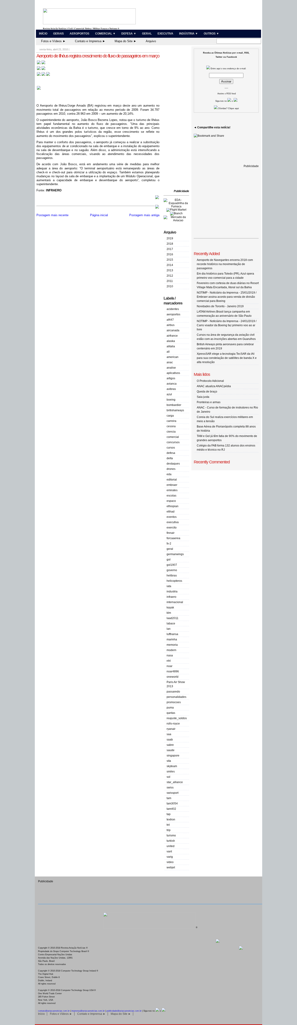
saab (170, 739)
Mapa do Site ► (125, 41)
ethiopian (172, 506)
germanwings (175, 554)
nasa (170, 655)
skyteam (172, 766)
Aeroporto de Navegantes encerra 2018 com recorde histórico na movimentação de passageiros (225, 264)
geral (170, 548)
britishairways (175, 410)
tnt (168, 824)
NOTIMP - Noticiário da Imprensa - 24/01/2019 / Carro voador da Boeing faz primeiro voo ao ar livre (226, 325)
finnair (170, 533)
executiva (173, 522)
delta (170, 458)
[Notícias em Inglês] (43, 75)
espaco (171, 501)
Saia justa (203, 397)
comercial (173, 437)
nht (169, 660)
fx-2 (169, 543)
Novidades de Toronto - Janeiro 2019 (220, 306)
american (172, 357)
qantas (171, 713)
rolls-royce (173, 723)
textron (171, 819)
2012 (170, 275)
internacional (175, 602)
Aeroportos (79, 33)
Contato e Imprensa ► (90, 41)
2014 (170, 265)
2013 (170, 270)
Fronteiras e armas (208, 402)
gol (169, 559)
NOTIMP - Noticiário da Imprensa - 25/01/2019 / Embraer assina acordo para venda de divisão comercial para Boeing (226, 297)
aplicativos (173, 373)
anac (170, 362)
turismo (171, 835)
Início (43, 33)
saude (170, 750)
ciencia (171, 431)
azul (169, 394)
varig (170, 856)
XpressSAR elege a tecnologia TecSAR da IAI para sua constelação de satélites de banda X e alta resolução (227, 358)
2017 (170, 249)
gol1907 (172, 564)
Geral (147, 33)
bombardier (174, 405)
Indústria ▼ (188, 33)
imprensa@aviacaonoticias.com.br (88, 1011)
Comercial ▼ (105, 33)
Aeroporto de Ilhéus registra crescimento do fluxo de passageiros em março (97, 55)
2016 (170, 254)
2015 (170, 259)
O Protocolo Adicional (210, 381)
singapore (173, 755)
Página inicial (99, 215)
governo (172, 570)
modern (171, 650)
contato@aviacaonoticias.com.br (54, 1011)
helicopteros (174, 580)
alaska (171, 341)
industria (172, 591)
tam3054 (172, 803)
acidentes (173, 309)
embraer (172, 485)
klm (169, 612)
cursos (171, 447)
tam (169, 798)
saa (169, 734)
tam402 (171, 808)
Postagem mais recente (52, 215)
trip (169, 830)
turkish (171, 840)
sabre (170, 745)
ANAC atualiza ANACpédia (214, 386)
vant (169, 851)
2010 (170, 286)
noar (169, 666)
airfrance (172, 335)
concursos (173, 442)
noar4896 (173, 671)
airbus (170, 325)
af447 (170, 319)
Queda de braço (207, 391)
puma (170, 707)
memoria (172, 644)
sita (169, 760)
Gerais (58, 33)
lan (169, 628)
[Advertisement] (177, 118)
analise (171, 367)
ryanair (171, 729)
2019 (170, 238)
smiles (171, 771)
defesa (171, 453)
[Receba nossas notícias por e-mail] (41, 69)
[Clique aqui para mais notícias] (41, 64)
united (170, 846)
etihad (170, 511)
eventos (172, 517)
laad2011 (172, 618)
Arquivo (151, 41)
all (168, 351)
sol (168, 776)
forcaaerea (173, 538)
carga (170, 415)
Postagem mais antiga (144, 215)
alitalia (171, 346)
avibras (171, 389)
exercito (172, 527)
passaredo (173, 691)
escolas (171, 495)
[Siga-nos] (229, 101)
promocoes (174, 702)
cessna (171, 426)
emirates (172, 490)
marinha (172, 639)
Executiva (165, 33)
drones (171, 469)
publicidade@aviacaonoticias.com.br (124, 1011)
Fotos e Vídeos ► (53, 41)
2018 (170, 243)
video (170, 862)
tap (169, 814)
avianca (172, 383)
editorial (172, 479)
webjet (171, 867)
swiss (170, 787)
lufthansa (172, 634)
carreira (171, 421)
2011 (170, 281)
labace (171, 623)
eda (169, 474)
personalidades (176, 697)
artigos (171, 378)
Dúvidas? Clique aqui (228, 108)
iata (169, 586)
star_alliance (175, 782)
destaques (173, 463)
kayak (170, 607)
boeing (171, 399)
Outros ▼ (211, 33)
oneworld (172, 676)
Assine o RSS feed (226, 93)
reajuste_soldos (177, 718)
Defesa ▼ (128, 33)
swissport (172, 792)
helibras (172, 575)
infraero (171, 596)
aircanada (173, 330)
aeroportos (173, 314)
